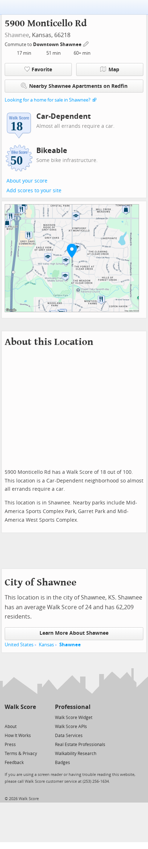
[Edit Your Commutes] (86, 43)
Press (10, 744)
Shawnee (17, 35)
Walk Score (20, 707)
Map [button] (113, 70)
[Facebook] (20, 717)
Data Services (69, 735)
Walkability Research (75, 753)
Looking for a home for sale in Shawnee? (48, 100)
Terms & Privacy (21, 753)
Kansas (46, 644)
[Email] (31, 717)
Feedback (14, 762)
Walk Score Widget (73, 717)
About (11, 726)
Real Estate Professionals (80, 744)
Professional (73, 707)
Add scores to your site (33, 191)
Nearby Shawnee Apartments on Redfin (78, 86)
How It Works (18, 735)
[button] (71, 250)
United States (19, 644)
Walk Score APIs (71, 726)
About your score (26, 181)
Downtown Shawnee (58, 44)
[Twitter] (9, 717)
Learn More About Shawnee (74, 633)
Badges (62, 762)
